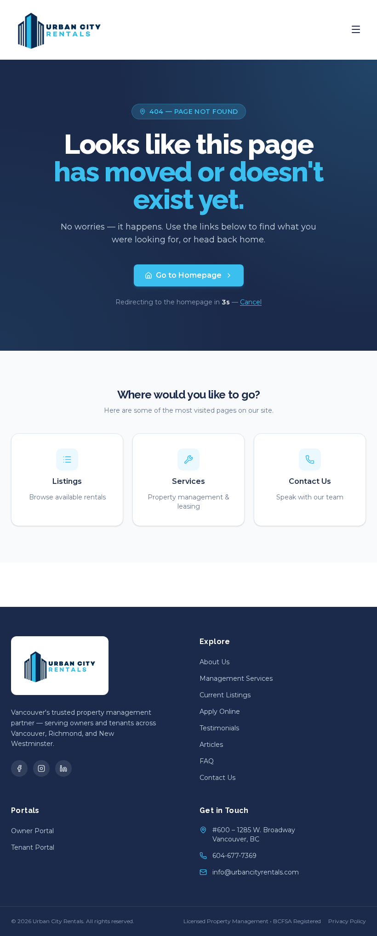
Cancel (251, 302)
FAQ (207, 761)
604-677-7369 (234, 856)
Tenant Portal (32, 847)
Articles (211, 744)
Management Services (236, 678)
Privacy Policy (347, 921)
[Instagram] (41, 768)
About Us (214, 662)
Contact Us (217, 777)
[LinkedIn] (63, 768)
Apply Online (220, 711)
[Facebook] (19, 768)
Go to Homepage (189, 275)
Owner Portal (32, 831)
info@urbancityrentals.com (255, 872)
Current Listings (225, 695)
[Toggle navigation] (356, 29)
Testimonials (219, 728)
